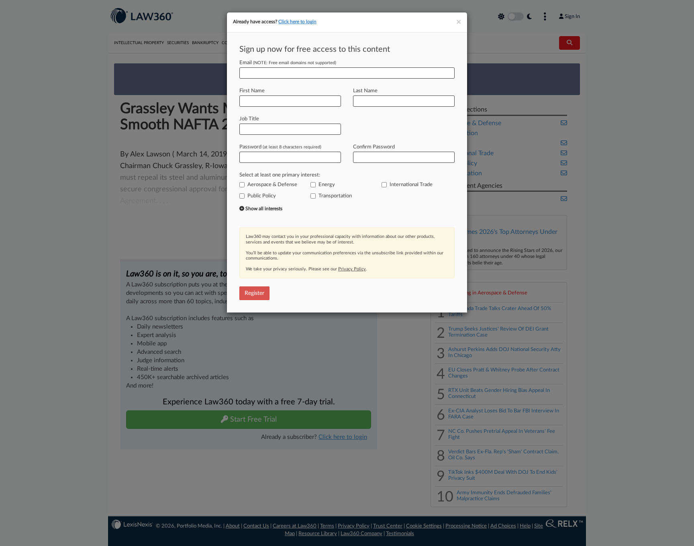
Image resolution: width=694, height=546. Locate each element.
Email (287, 62)
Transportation (335, 196)
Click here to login (297, 21)
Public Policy (261, 196)
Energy (326, 184)
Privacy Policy (352, 269)
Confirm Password (374, 147)
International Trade (411, 184)
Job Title (249, 119)
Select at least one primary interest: (279, 175)
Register (254, 293)
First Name (252, 90)
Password (280, 147)
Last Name (365, 90)
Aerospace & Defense (272, 184)
